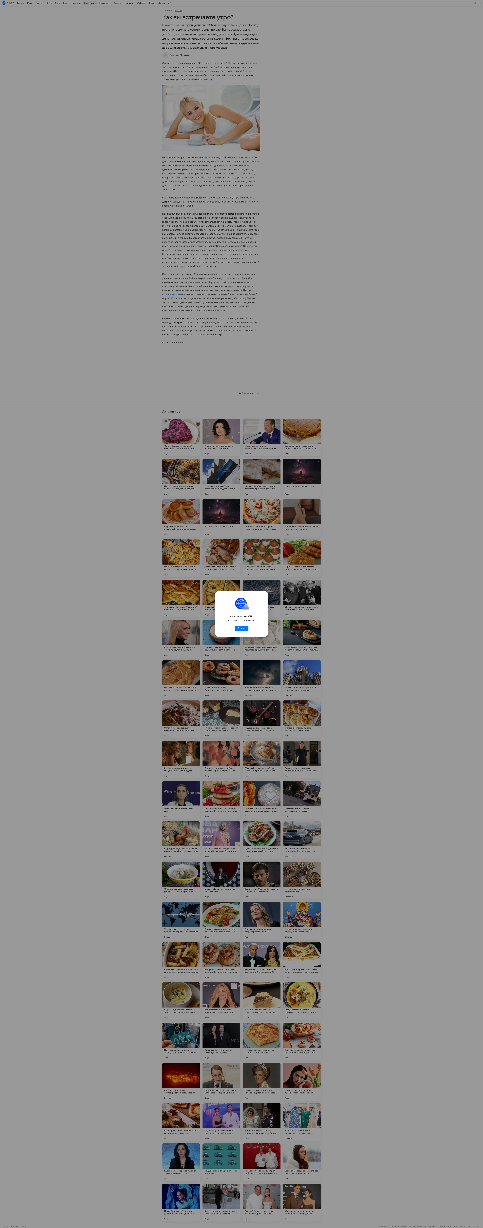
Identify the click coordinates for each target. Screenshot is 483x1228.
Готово (241, 628)
